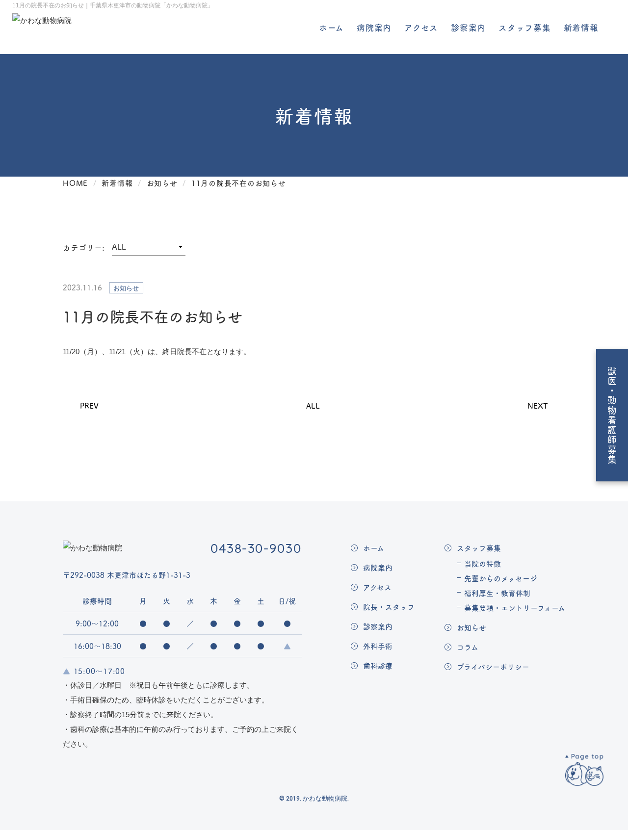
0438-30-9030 (256, 548)
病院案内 (374, 27)
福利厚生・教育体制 (497, 593)
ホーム (331, 27)
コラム (467, 647)
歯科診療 (377, 665)
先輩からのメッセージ (500, 578)
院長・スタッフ (389, 606)
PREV (89, 405)
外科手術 (377, 646)
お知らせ (471, 627)
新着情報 (581, 27)
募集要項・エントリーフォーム (514, 607)
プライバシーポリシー (493, 666)
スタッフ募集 (524, 27)
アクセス (421, 27)
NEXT (537, 405)
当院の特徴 (482, 563)
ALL (313, 405)
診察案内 (468, 27)
